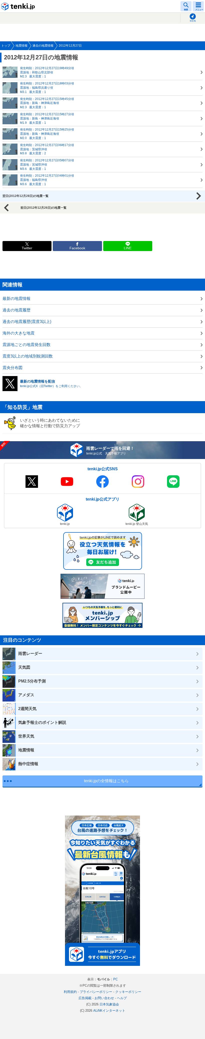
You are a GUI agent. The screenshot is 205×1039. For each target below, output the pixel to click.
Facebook (77, 248)
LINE (128, 248)
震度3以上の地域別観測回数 (27, 356)
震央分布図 (12, 368)
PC (115, 979)
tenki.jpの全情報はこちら (106, 781)
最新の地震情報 (16, 298)
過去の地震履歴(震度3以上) (26, 321)
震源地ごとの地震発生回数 (26, 344)
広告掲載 (85, 998)
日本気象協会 (109, 1004)
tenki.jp (19, 6)
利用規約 (70, 992)
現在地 (193, 21)
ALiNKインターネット (109, 1010)
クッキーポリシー (128, 992)
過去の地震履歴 (16, 310)
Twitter (27, 248)
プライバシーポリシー (96, 992)
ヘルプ (122, 998)
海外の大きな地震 (18, 333)
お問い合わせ (104, 998)
